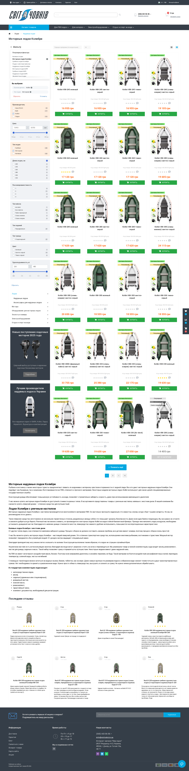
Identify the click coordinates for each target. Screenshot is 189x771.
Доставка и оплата (46, 2)
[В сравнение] (78, 59)
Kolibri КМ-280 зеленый (68, 227)
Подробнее (30, 374)
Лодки (16, 34)
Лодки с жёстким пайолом (21, 64)
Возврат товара (15, 748)
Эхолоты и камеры (19, 315)
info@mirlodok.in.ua (104, 737)
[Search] (119, 15)
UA (162, 2)
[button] (186, 330)
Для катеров (77, 27)
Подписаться (172, 715)
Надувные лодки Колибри (21, 66)
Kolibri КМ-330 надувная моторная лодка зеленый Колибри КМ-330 (29, 681)
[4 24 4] (67, 72)
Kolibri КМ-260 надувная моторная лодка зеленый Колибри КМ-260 (160, 631)
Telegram (102, 753)
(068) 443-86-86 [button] (103, 734)
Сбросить (16, 96)
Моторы (15, 307)
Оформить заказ (175, 17)
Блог (75, 2)
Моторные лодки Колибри (21, 59)
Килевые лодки (17, 56)
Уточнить (43, 96)
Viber (97, 753)
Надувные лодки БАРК (19, 74)
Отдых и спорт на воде (122, 27)
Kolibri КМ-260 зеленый (68, 158)
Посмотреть (30, 431)
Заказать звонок (143, 16)
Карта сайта (14, 751)
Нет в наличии (164, 457)
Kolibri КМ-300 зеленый (100, 295)
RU (165, 2)
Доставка (13, 734)
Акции (11, 755)
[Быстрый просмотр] (78, 63)
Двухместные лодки (19, 76)
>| (124, 475)
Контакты (58, 2)
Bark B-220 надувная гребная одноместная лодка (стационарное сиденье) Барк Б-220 (29, 631)
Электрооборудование (98, 27)
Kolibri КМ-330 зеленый (164, 364)
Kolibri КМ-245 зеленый (68, 89)
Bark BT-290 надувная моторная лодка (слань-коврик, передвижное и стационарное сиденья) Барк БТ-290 (73, 683)
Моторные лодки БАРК (20, 69)
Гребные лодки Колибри (20, 61)
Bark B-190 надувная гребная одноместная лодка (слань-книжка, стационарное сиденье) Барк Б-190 (116, 632)
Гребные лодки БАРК (19, 71)
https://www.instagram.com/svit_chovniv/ (54, 748)
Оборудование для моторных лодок (26, 311)
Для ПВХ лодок (60, 27)
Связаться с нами (16, 744)
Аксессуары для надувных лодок (28, 302)
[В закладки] (78, 55)
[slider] (13, 132)
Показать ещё (117, 467)
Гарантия (68, 2)
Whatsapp (106, 753)
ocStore (18, 764)
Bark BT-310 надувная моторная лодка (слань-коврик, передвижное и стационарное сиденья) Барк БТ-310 (116, 683)
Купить (69, 114)
